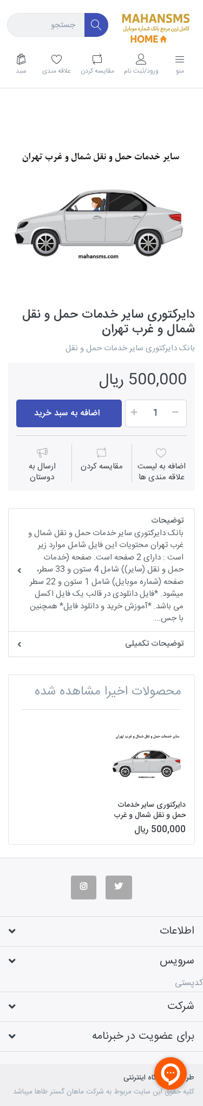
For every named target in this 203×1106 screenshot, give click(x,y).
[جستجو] (96, 25)
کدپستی (189, 983)
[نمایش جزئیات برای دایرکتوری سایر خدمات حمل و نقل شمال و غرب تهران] (148, 756)
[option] (101, 203)
